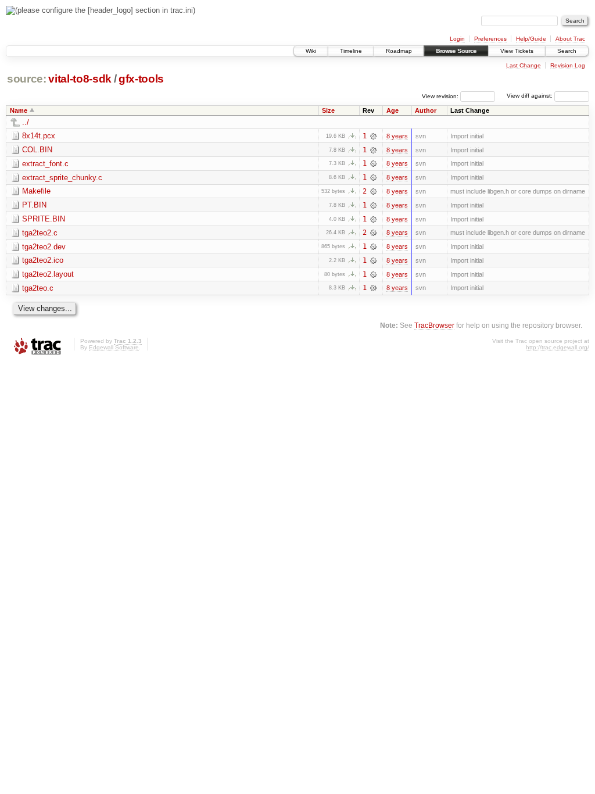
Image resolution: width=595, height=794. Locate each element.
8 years (397, 136)
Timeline (351, 51)
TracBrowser (434, 325)
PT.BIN (34, 205)
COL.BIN (37, 149)
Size (328, 110)
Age (392, 110)
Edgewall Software (114, 347)
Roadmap (399, 51)
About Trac (570, 38)
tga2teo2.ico (42, 260)
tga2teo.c (37, 288)
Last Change (523, 65)
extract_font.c (45, 163)
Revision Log (567, 65)
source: (26, 79)
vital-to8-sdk (80, 79)
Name (18, 110)
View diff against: (530, 95)
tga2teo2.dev (44, 246)
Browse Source (456, 51)
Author (425, 110)
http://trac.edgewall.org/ (557, 347)
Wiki (311, 51)
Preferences (490, 38)
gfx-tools (141, 79)
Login (457, 38)
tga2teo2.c (40, 232)
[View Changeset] (373, 136)
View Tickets (516, 51)
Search (566, 51)
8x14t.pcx (38, 135)
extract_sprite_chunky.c (62, 177)
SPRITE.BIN (43, 218)
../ (25, 122)
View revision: (440, 95)
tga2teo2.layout (48, 274)
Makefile (36, 191)
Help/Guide (531, 38)
